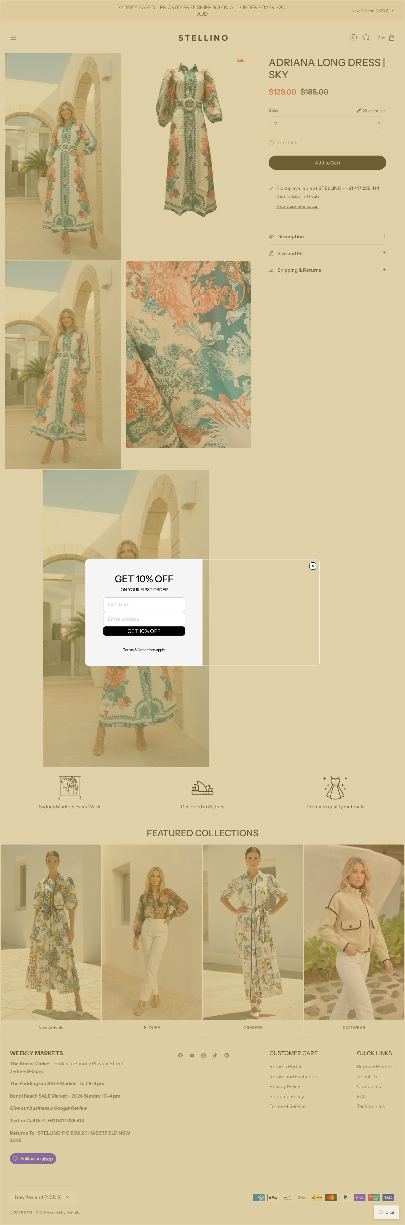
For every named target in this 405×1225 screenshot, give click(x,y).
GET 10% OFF (144, 631)
